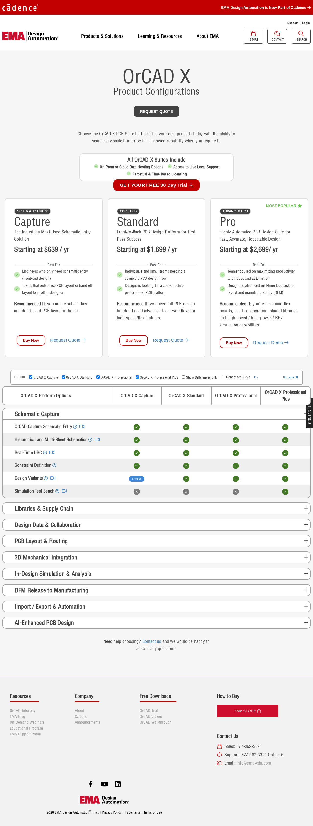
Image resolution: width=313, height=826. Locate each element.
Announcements (87, 722)
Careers (81, 716)
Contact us (151, 641)
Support (292, 23)
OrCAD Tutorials (22, 710)
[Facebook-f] (91, 784)
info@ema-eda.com (254, 763)
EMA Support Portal (25, 734)
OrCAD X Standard (78, 377)
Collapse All (291, 377)
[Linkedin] (118, 784)
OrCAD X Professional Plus (158, 377)
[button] (32, 211)
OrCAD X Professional (116, 377)
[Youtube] (104, 784)
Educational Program (26, 728)
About (79, 710)
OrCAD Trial (149, 710)
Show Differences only (201, 377)
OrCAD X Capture (45, 377)
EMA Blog (17, 716)
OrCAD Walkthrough (155, 722)
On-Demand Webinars (27, 722)
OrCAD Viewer (151, 716)
